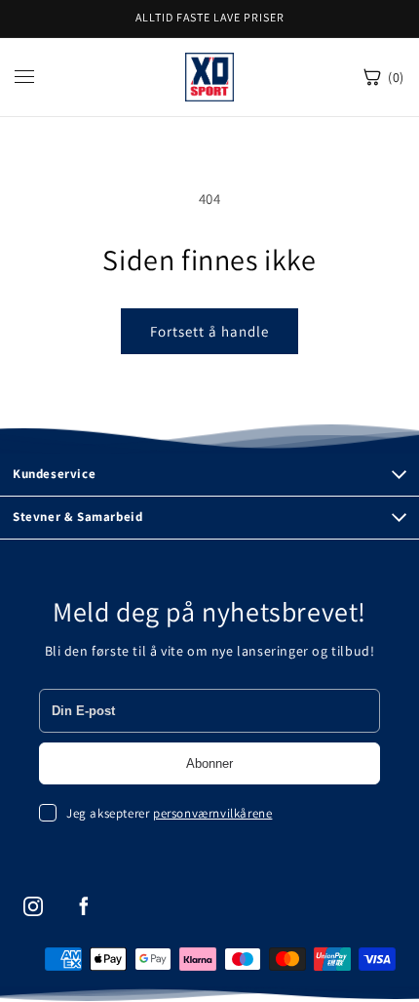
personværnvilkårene (212, 813)
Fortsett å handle (209, 331)
